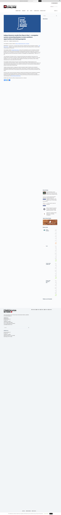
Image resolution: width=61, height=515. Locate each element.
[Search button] (56, 16)
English (52, 6)
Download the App (42, 10)
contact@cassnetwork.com (8, 324)
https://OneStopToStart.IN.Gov (16, 75)
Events (31, 10)
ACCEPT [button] (51, 513)
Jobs (27, 10)
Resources (23, 10)
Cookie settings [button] (46, 513)
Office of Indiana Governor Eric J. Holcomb (22, 43)
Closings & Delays (36, 10)
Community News (18, 10)
